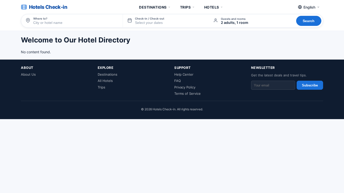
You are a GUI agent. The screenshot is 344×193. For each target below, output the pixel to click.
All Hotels (105, 81)
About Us (28, 74)
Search (309, 21)
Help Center (183, 74)
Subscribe (310, 85)
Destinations (153, 7)
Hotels (211, 7)
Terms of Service (187, 93)
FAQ (177, 81)
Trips (185, 7)
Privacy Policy (184, 87)
